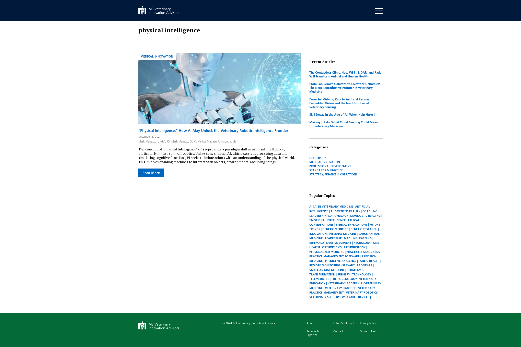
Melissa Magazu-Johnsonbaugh (217, 141)
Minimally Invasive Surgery (330, 243)
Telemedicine (319, 279)
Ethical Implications (351, 224)
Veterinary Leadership (345, 283)
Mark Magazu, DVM (183, 141)
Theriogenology (344, 279)
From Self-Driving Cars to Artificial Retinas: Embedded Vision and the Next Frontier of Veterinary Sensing (339, 103)
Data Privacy (338, 216)
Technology (361, 274)
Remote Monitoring (324, 265)
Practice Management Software (334, 256)
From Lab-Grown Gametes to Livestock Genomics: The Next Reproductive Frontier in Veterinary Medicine (344, 88)
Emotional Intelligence (327, 220)
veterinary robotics (362, 292)
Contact (338, 331)
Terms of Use (367, 331)
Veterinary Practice (340, 288)
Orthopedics (332, 247)
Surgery (343, 274)
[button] (379, 6)
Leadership (317, 158)
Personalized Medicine (326, 252)
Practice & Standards (363, 252)
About (310, 323)
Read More (151, 173)
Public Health (369, 261)
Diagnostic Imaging (365, 216)
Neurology (362, 243)
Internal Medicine (343, 234)
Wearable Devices (355, 297)
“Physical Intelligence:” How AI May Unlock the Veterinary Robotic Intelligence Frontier (213, 130)
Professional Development (330, 166)
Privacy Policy (368, 323)
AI (310, 206)
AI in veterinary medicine (333, 206)
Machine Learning (358, 238)
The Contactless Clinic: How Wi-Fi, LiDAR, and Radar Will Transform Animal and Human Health (346, 74)
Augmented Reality (345, 211)
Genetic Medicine (335, 229)
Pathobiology (355, 247)
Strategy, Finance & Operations (333, 174)
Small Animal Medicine (327, 270)
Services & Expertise (313, 333)
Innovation (318, 234)
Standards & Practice (326, 170)
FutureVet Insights (344, 323)
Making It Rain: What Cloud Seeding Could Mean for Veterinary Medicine (343, 124)
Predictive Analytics (340, 261)
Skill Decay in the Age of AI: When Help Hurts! (342, 114)
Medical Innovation (156, 56)
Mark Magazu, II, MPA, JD (154, 141)
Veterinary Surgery (324, 297)
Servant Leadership (357, 265)
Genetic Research (363, 229)
